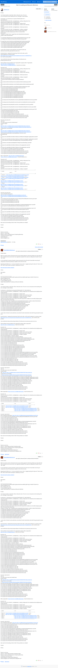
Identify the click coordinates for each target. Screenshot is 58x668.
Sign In (34, 1)
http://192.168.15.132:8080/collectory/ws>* (9, 156)
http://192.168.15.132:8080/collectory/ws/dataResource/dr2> (12, 185)
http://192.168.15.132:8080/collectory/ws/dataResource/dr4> (12, 176)
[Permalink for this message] (42, 244)
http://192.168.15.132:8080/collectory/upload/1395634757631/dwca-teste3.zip (15, 125)
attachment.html (4, 242)
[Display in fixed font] (40, 244)
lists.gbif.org (4, 1)
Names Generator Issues (5, 6)
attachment (7, 454)
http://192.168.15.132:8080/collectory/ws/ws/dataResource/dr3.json (13, 195)
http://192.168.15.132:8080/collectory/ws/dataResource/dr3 (12, 180)
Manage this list (27, 1)
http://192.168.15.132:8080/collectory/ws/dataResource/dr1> (12, 189)
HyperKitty (29, 666)
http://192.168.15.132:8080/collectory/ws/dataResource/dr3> (12, 181)
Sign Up (40, 1)
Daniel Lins (6, 9)
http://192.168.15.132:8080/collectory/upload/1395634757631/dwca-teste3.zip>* (16, 127)
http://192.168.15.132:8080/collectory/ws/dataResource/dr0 (17, 177)
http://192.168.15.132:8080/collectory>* (8, 65)
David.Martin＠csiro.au (9, 250)
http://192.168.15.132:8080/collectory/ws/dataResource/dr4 (17, 174)
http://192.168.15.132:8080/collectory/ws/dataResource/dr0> (12, 178)
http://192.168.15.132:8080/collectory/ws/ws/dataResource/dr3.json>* (14, 196)
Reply (2, 245)
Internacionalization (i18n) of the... (50, 6)
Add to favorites (48, 20)
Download (47, 14)
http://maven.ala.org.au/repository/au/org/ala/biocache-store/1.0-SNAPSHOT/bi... (16, 55)
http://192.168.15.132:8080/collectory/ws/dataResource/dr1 (12, 187)
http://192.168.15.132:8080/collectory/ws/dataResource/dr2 (12, 184)
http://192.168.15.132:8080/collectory (8, 63)
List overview (47, 12)
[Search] (56, 2)
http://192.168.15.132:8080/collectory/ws (16, 155)
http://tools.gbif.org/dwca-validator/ (7, 267)
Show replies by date (39, 247)
